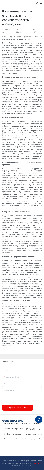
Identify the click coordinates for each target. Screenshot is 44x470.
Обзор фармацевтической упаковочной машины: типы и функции (33, 429)
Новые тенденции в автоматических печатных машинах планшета (33, 439)
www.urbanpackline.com (24, 463)
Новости (36, 423)
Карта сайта (38, 463)
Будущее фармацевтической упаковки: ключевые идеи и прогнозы (33, 434)
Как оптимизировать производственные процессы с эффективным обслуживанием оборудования (12, 434)
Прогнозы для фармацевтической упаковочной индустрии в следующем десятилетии (12, 439)
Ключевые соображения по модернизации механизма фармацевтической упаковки (20, 429)
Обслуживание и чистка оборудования (16, 423)
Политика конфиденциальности (22, 466)
